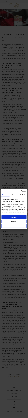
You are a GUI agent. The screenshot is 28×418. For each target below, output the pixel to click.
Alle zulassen (14, 217)
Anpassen (13, 221)
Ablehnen (14, 225)
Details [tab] (14, 194)
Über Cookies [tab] (23, 194)
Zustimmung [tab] (5, 194)
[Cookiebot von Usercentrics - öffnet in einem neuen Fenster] (21, 191)
